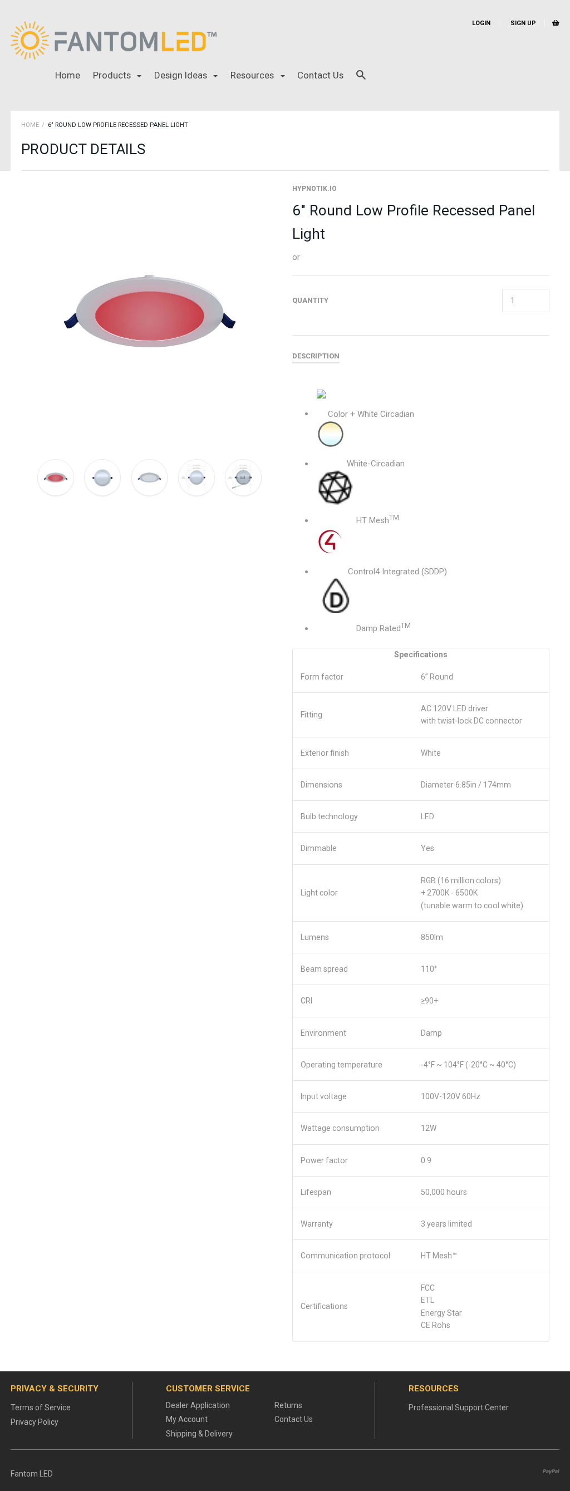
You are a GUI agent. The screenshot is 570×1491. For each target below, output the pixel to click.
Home (67, 75)
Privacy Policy (34, 1422)
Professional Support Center (459, 1407)
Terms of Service (41, 1407)
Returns (288, 1405)
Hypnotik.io (314, 189)
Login (481, 23)
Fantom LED (32, 1473)
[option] (149, 312)
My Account (187, 1419)
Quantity (310, 300)
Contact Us (320, 75)
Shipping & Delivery (199, 1433)
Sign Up (522, 23)
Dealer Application (198, 1405)
